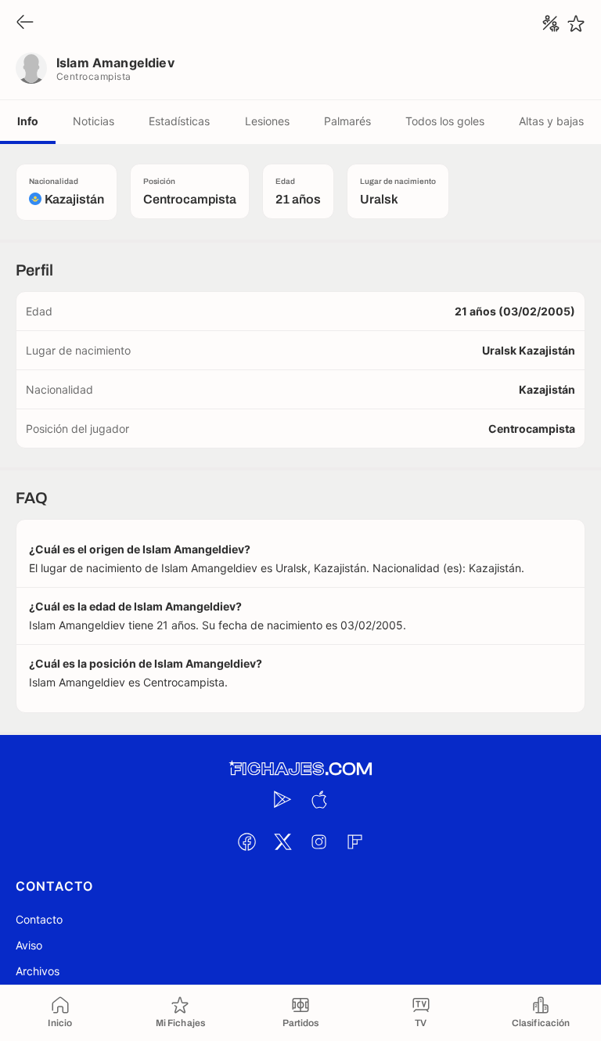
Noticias (93, 121)
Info (27, 121)
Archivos (37, 971)
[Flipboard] (354, 841)
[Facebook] (246, 841)
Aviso (29, 945)
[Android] (282, 799)
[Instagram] (318, 841)
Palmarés (347, 121)
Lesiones (267, 121)
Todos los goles (444, 121)
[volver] (25, 23)
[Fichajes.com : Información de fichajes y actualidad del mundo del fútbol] (300, 769)
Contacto (39, 919)
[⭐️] (576, 23)
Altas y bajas (551, 121)
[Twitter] (282, 841)
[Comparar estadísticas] (551, 23)
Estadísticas (179, 121)
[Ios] (318, 799)
